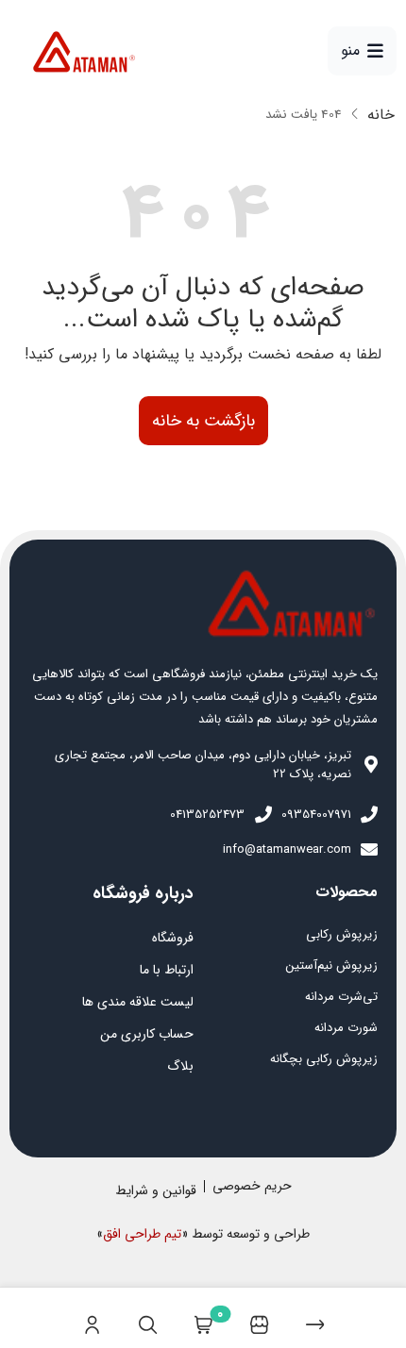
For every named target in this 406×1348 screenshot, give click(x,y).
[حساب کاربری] (92, 1318)
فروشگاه (173, 937)
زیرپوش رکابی (342, 934)
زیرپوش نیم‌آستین (332, 965)
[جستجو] (148, 1318)
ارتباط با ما (167, 969)
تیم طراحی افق (142, 1233)
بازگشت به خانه (203, 421)
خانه (381, 115)
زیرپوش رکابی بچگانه (324, 1059)
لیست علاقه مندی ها (138, 1001)
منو (350, 50)
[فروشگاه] (259, 1318)
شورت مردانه (346, 1028)
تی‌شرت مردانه (341, 996)
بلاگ (180, 1066)
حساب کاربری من (147, 1033)
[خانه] (315, 1318)
